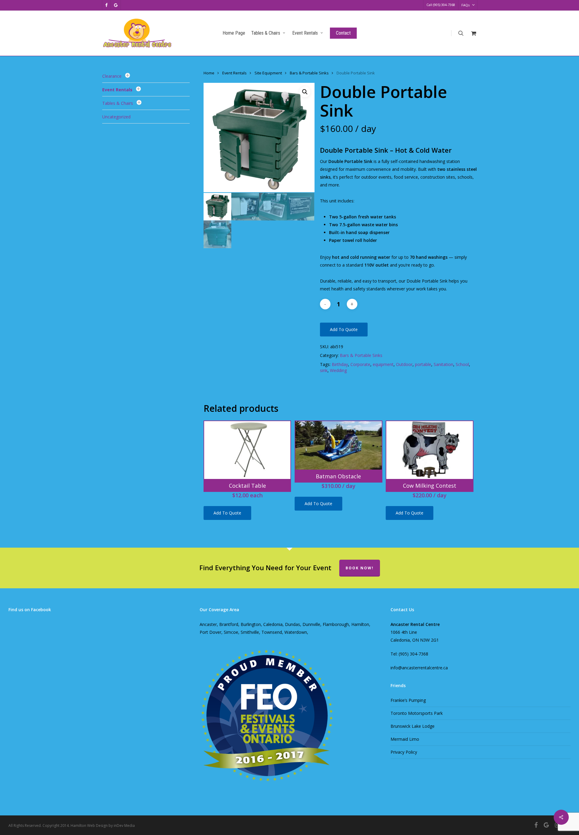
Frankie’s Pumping (408, 700)
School (462, 364)
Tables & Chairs (117, 103)
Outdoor (404, 364)
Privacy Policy (404, 752)
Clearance (112, 76)
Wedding (338, 370)
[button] (304, 91)
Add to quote (344, 329)
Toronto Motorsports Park (417, 713)
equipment (383, 364)
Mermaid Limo (405, 739)
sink (323, 370)
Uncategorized (116, 117)
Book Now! (360, 568)
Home (209, 73)
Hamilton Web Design (89, 825)
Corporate (360, 364)
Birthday (340, 364)
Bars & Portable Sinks (309, 73)
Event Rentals (117, 89)
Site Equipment (268, 73)
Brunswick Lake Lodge (413, 726)
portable (423, 364)
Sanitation (443, 364)
